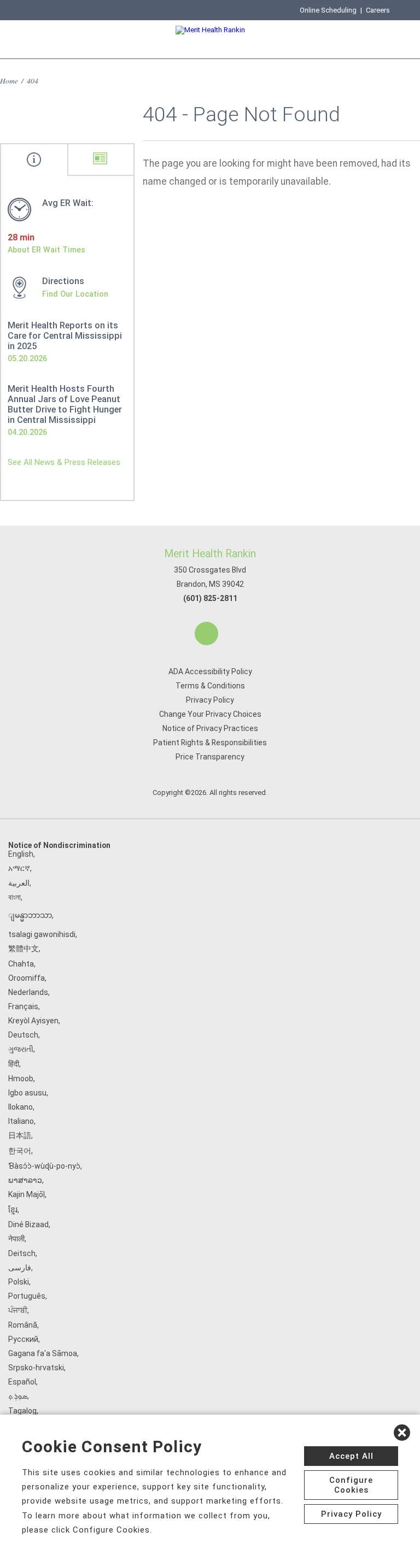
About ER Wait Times (46, 249)
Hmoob (20, 1078)
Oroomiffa (26, 978)
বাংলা (14, 897)
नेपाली (16, 1238)
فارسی (19, 1267)
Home (9, 80)
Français (23, 1006)
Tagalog (22, 1410)
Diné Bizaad (28, 1224)
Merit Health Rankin (210, 553)
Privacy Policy (210, 700)
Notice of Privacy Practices (210, 728)
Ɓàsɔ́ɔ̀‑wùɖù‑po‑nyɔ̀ (44, 1166)
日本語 (19, 1135)
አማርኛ (19, 868)
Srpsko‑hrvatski (36, 1367)
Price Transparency (210, 756)
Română (22, 1325)
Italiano (21, 1121)
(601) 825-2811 (210, 598)
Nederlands (28, 992)
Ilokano (20, 1107)
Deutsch (23, 1034)
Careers (378, 10)
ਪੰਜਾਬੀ (17, 1310)
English (20, 854)
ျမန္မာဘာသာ (30, 915)
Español (22, 1381)
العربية (19, 883)
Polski (18, 1281)
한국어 (19, 1150)
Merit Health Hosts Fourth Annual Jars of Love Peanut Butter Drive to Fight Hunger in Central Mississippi (65, 404)
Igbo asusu (27, 1092)
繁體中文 (23, 948)
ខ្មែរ (13, 1209)
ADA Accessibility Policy (210, 671)
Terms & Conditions (210, 685)
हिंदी (13, 1063)
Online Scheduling (328, 10)
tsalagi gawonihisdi (41, 934)
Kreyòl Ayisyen (33, 1020)
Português (26, 1296)
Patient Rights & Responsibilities (210, 742)
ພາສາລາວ (25, 1180)
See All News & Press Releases (64, 462)
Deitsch (22, 1253)
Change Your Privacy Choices (210, 714)
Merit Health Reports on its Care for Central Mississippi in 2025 (65, 335)
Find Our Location (75, 294)
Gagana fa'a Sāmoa (42, 1353)
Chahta (21, 963)
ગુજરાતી (20, 1049)
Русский (23, 1339)
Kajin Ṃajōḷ (26, 1194)
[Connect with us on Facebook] (206, 633)
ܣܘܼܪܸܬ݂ (17, 1396)
